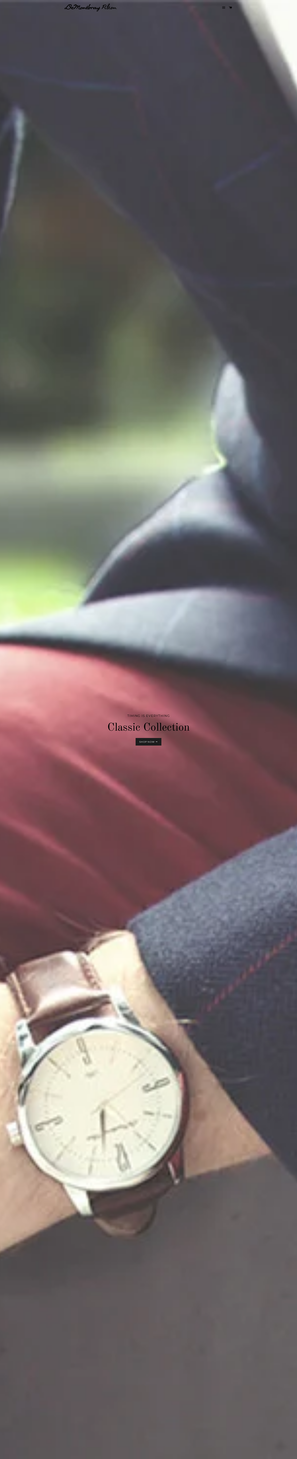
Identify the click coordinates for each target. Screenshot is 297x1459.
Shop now (147, 741)
